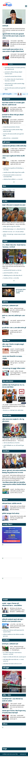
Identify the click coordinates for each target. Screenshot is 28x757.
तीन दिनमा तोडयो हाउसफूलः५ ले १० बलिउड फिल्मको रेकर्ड (14, 229)
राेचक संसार (6, 340)
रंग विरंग (5, 201)
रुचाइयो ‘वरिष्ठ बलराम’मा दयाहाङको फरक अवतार (13, 205)
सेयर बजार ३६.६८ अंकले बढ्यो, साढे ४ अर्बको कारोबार (13, 410)
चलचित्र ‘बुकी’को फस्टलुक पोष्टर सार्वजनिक (11, 226)
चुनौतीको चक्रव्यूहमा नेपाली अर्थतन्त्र (10, 513)
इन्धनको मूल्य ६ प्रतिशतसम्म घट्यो (10, 305)
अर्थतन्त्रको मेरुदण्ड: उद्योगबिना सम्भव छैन (11, 503)
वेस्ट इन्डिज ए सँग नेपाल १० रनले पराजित (11, 278)
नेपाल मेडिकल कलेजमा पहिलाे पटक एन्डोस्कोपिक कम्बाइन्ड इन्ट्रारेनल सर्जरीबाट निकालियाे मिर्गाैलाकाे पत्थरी (14, 484)
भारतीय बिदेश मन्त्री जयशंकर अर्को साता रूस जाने (12, 663)
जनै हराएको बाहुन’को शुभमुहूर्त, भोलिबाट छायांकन (13, 368)
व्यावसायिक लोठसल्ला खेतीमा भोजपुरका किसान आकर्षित (13, 172)
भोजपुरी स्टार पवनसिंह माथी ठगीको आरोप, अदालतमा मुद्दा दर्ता (14, 656)
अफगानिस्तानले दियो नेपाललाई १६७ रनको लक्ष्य (12, 270)
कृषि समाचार (6, 142)
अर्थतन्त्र (5, 302)
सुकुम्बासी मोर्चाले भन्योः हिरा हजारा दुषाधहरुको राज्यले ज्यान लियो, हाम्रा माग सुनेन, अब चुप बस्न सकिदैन (13, 36)
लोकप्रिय (11, 64)
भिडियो (4, 285)
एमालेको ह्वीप (5, 26)
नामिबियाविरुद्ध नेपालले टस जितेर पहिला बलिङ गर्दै (12, 275)
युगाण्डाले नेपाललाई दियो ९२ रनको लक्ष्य (10, 272)
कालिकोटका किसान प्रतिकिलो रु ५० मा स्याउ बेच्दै (12, 179)
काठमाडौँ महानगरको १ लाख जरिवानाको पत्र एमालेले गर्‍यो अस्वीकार (14, 690)
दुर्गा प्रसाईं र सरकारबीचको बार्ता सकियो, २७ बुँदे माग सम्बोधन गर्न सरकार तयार (8, 194)
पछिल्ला (5, 64)
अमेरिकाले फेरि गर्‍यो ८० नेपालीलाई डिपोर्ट (10, 138)
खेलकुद (5, 241)
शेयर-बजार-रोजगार (8, 381)
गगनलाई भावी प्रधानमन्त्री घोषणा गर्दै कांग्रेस (13, 76)
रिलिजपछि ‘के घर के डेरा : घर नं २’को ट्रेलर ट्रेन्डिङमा (13, 231)
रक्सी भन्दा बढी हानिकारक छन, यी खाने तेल (11, 442)
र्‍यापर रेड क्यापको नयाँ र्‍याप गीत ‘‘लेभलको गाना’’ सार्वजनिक (21, 291)
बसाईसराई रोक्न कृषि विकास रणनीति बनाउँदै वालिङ (14, 146)
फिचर (4, 186)
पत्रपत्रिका (6, 451)
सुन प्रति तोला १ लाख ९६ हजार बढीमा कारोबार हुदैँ (14, 327)
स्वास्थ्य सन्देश (7, 415)
